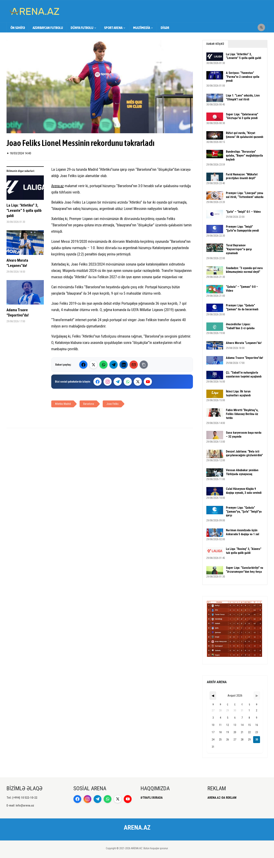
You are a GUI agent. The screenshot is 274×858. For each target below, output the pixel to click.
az (62, 186)
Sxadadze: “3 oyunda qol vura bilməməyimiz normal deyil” (244, 270)
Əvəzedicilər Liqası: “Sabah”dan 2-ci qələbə (240, 326)
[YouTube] (148, 381)
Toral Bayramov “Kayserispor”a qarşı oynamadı (239, 249)
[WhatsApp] (103, 365)
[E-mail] (134, 365)
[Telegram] (113, 365)
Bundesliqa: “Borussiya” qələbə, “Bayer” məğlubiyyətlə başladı (244, 155)
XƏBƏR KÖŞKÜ (215, 43)
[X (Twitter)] (93, 365)
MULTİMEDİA (141, 28)
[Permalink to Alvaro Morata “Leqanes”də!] (25, 244)
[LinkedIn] (123, 365)
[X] (138, 381)
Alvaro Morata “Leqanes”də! (17, 263)
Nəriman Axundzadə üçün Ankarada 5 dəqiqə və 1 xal (242, 532)
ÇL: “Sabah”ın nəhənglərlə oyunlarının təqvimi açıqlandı (244, 374)
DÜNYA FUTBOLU (82, 28)
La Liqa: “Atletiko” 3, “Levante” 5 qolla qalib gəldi (24, 210)
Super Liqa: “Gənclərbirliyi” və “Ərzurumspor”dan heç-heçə (244, 569)
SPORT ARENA (113, 28)
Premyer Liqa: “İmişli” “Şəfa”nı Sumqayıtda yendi (242, 228)
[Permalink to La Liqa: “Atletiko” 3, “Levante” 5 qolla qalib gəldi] (25, 189)
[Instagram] (107, 381)
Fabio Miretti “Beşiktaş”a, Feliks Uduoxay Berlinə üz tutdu (242, 414)
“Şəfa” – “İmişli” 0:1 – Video (243, 211)
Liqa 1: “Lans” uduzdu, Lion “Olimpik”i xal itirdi (243, 97)
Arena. (55, 186)
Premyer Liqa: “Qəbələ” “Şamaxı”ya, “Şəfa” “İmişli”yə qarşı (244, 511)
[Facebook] (83, 365)
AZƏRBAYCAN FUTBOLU (48, 28)
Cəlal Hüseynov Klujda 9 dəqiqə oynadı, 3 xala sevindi (244, 490)
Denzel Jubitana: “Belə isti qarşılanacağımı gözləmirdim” (244, 453)
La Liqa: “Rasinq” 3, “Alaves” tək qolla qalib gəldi (243, 551)
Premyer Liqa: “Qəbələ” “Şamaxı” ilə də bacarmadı (242, 307)
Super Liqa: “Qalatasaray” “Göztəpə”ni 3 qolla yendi (242, 116)
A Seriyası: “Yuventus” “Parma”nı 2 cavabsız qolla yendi (242, 76)
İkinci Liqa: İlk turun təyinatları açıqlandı (238, 393)
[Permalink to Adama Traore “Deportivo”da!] (25, 293)
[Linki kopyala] (144, 365)
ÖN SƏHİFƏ (17, 28)
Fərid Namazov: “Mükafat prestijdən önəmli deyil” (242, 176)
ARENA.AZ (137, 827)
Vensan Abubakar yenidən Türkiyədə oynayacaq (242, 472)
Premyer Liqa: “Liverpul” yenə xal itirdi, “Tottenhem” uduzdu (244, 195)
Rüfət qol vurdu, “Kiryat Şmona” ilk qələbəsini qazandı (244, 135)
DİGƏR (165, 28)
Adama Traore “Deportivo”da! (18, 312)
